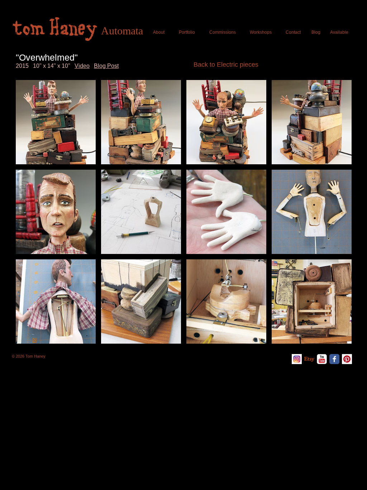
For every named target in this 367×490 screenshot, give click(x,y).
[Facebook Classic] (334, 359)
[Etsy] (309, 359)
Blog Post (106, 66)
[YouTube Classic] (322, 359)
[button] (56, 122)
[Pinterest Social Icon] (347, 359)
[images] (297, 359)
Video (82, 66)
